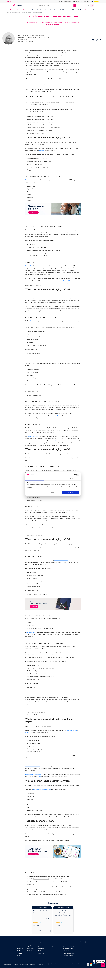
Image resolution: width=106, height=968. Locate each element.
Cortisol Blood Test (33, 436)
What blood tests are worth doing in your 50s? (40, 125)
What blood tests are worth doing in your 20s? (40, 116)
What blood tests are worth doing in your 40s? (40, 122)
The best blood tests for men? (35, 133)
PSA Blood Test (31, 687)
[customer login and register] (88, 5)
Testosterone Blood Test (34, 395)
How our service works (76, 1)
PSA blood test (30, 632)
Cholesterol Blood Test (33, 353)
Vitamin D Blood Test (69, 280)
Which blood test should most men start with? (40, 130)
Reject (52, 492)
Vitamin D (28, 265)
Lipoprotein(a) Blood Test (34, 500)
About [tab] (71, 478)
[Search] (74, 5)
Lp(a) (39, 776)
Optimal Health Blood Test (34, 715)
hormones (42, 150)
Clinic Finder (61, 1)
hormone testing (55, 415)
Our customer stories (67, 1)
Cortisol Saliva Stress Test (58, 440)
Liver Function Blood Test (34, 535)
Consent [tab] (34, 478)
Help (82, 1)
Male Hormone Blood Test (61, 910)
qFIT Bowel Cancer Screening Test (37, 594)
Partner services (86, 1)
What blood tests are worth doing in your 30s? (40, 119)
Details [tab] (53, 478)
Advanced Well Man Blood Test (36, 712)
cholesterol (31, 321)
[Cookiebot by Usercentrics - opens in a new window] (74, 475)
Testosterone (29, 180)
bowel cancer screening (61, 560)
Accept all (70, 492)
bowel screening (72, 730)
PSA (26, 732)
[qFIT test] (53, 604)
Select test (42, 931)
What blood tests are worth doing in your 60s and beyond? (43, 127)
